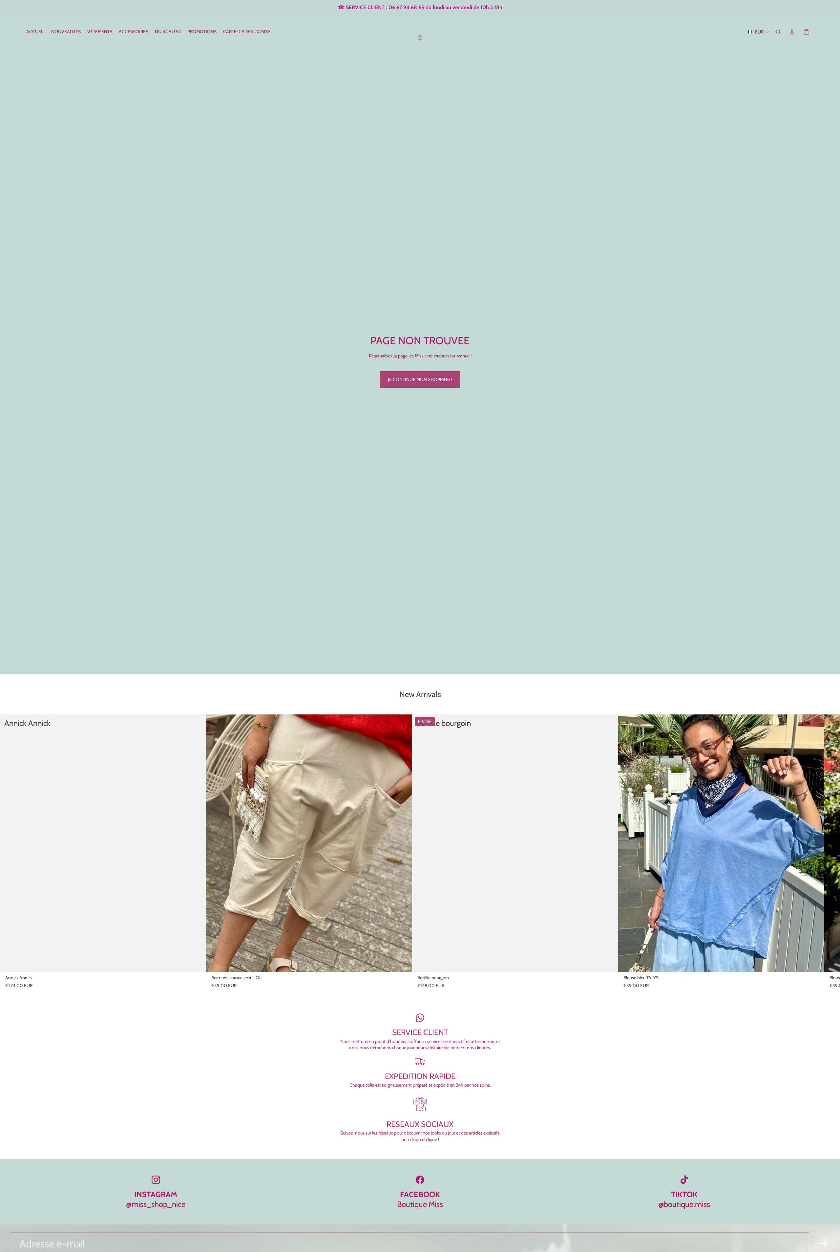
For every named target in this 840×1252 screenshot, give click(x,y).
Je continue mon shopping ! (420, 379)
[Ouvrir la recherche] (778, 32)
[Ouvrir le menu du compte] (792, 32)
